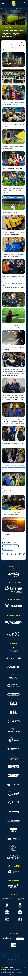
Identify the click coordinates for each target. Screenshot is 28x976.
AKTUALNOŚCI (14, 8)
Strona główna (4, 8)
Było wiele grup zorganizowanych (13, 102)
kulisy (15, 545)
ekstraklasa (7, 542)
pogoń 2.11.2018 (8, 549)
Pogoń (16, 542)
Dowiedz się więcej (6, 969)
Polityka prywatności (13, 959)
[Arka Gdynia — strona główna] (13, 3)
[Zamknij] (25, 967)
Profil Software (20, 957)
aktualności (7, 545)
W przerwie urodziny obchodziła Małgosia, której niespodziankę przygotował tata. (13, 467)
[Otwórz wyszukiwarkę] (24, 3)
